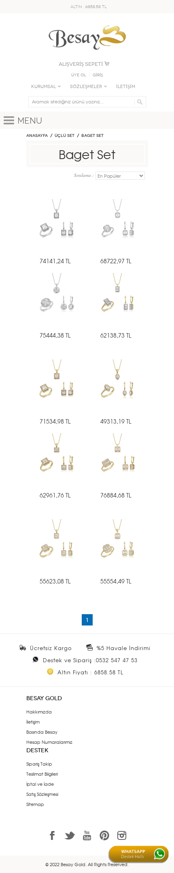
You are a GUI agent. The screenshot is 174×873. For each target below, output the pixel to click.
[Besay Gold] (87, 23)
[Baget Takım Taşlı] (57, 391)
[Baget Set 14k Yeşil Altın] (57, 551)
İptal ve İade (40, 784)
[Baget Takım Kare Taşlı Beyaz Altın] (57, 304)
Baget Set (92, 135)
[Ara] (139, 102)
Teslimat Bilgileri (42, 773)
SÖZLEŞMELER (86, 86)
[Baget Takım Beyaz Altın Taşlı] (117, 230)
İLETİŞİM (125, 86)
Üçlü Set (64, 135)
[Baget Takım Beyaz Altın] (57, 230)
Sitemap (35, 804)
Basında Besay (41, 731)
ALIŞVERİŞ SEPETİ (81, 64)
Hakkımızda (39, 711)
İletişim (33, 721)
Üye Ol (78, 75)
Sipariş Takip (39, 763)
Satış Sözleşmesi (42, 794)
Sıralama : (84, 175)
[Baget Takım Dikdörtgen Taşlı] (117, 304)
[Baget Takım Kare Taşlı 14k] (57, 465)
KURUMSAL (43, 86)
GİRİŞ (98, 75)
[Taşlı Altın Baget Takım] (117, 551)
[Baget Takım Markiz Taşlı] (117, 391)
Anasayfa (37, 135)
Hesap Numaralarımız (49, 742)
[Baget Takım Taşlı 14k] (117, 465)
